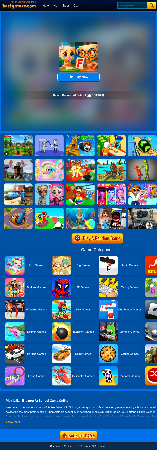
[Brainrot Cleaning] (80, 209)
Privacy (88, 446)
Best (66, 5)
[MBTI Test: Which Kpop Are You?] (111, 184)
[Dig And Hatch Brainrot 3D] (49, 209)
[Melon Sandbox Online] (142, 160)
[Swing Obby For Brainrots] (80, 184)
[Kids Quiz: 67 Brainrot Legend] (80, 160)
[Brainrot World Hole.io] (18, 209)
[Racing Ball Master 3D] (142, 136)
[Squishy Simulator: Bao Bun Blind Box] (49, 160)
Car (76, 5)
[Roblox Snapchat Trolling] (111, 209)
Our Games (56, 446)
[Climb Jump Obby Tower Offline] (80, 136)
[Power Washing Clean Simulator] (18, 184)
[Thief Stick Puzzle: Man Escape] (49, 136)
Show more (13, 421)
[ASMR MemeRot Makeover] (49, 184)
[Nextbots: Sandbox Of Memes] (18, 160)
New (46, 5)
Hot (55, 5)
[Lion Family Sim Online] (111, 160)
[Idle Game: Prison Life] (111, 136)
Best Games (100, 446)
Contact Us (69, 446)
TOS (79, 446)
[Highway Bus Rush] (142, 209)
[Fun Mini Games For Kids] (142, 184)
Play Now (81, 76)
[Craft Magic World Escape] (18, 136)
